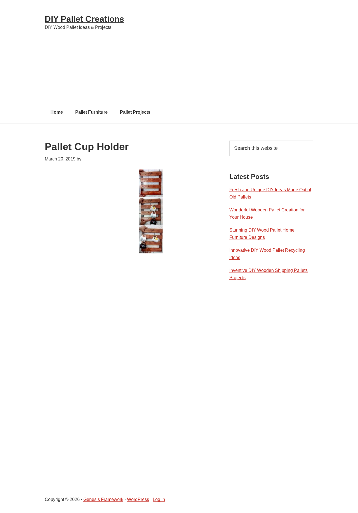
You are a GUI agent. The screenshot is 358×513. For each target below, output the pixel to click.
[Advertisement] (229, 50)
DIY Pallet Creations (84, 19)
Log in (159, 499)
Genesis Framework (103, 499)
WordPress (138, 499)
